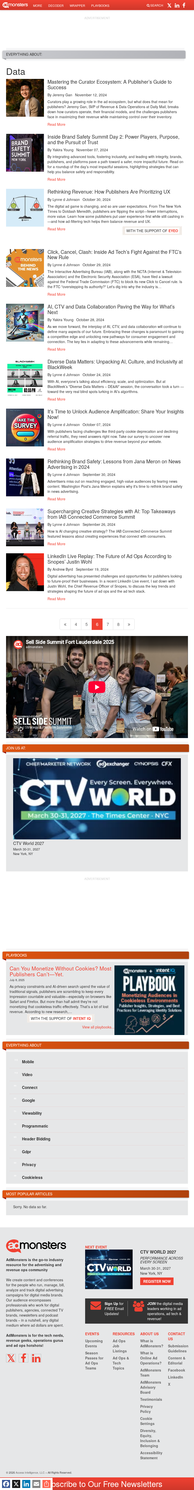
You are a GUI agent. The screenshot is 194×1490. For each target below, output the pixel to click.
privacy (25, 1164)
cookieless (28, 1177)
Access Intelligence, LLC (30, 1472)
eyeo (173, 230)
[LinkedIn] (26, 1484)
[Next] (129, 624)
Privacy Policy (146, 1409)
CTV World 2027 (28, 843)
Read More (56, 124)
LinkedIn (175, 1377)
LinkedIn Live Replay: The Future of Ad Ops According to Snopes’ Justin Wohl (109, 558)
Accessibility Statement (151, 1455)
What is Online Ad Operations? (151, 1357)
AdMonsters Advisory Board (150, 1387)
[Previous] (65, 624)
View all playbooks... (98, 1026)
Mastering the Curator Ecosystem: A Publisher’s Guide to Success (109, 84)
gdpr (22, 1151)
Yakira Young (63, 149)
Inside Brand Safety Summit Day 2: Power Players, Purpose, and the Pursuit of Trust (113, 139)
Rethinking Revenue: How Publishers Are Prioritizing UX (108, 191)
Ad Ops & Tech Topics (121, 1363)
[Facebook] (6, 1484)
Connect (25, 1087)
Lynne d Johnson (66, 199)
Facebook (176, 1370)
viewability (28, 1113)
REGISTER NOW (157, 1281)
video (23, 1074)
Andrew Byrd (63, 569)
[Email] (36, 1484)
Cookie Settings (147, 1421)
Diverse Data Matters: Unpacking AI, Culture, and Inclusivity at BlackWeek (115, 364)
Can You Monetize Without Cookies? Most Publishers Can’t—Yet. (60, 971)
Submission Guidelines (178, 1348)
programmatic (31, 1126)
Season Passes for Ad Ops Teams (94, 1360)
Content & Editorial (176, 1360)
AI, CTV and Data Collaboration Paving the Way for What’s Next (111, 309)
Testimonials (151, 1399)
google (24, 1100)
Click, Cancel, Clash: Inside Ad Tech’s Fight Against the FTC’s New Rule (114, 254)
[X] (16, 1484)
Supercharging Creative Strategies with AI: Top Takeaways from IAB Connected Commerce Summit (111, 513)
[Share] (46, 1484)
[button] (170, 5)
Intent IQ (82, 1018)
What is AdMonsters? (151, 1343)
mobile (24, 1061)
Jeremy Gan (62, 94)
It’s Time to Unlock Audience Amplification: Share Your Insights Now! (115, 414)
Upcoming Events (94, 1343)
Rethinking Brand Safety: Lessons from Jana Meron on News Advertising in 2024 (114, 464)
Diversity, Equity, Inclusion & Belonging (150, 1438)
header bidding (32, 1139)
